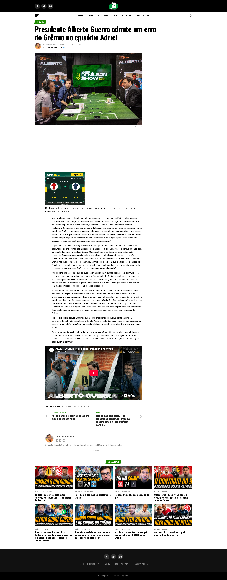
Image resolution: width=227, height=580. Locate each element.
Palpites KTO (127, 15)
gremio (87, 406)
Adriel (68, 406)
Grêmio (107, 15)
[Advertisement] (88, 150)
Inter (116, 15)
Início (80, 15)
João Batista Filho (54, 47)
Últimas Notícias (93, 15)
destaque (78, 406)
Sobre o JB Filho (142, 15)
